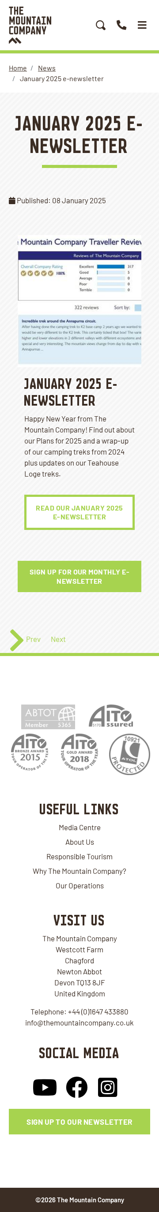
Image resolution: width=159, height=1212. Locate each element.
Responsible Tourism (79, 856)
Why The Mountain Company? (79, 870)
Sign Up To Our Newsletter (79, 1121)
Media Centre (80, 827)
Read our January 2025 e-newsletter (79, 512)
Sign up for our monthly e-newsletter (80, 576)
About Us (79, 841)
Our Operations (80, 885)
